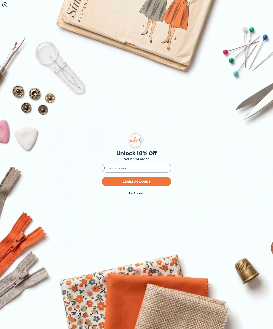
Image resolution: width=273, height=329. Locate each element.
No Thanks (136, 193)
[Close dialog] (4, 4)
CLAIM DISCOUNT (136, 181)
